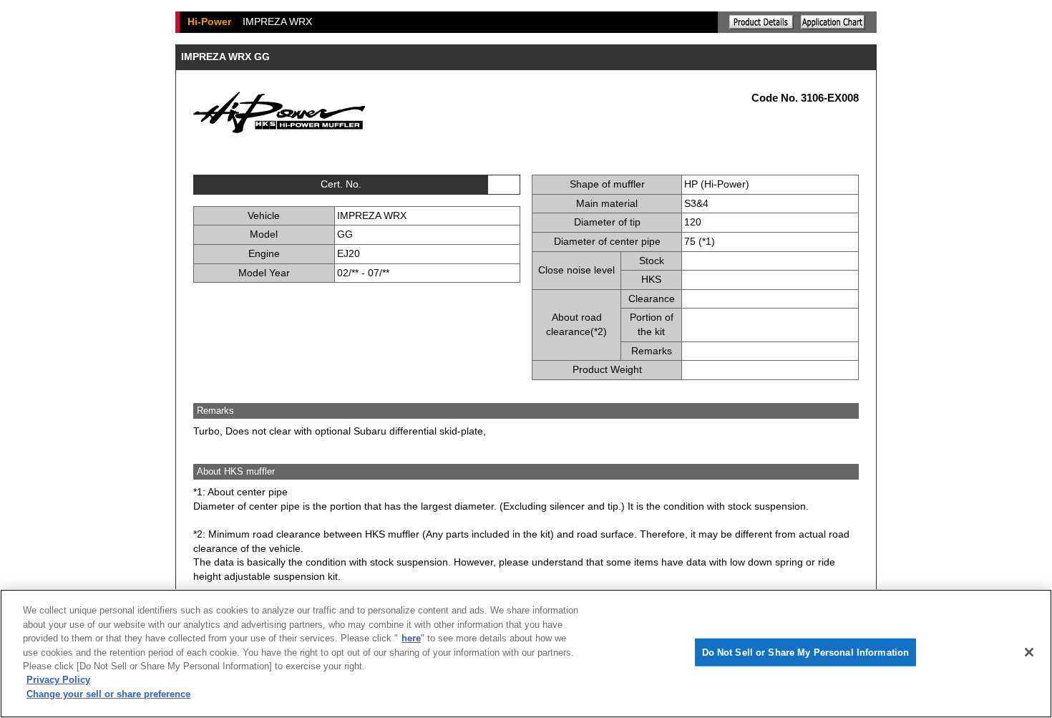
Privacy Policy (58, 680)
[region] (526, 653)
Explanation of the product (761, 22)
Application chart (833, 22)
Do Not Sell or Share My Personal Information (806, 652)
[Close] (1029, 652)
